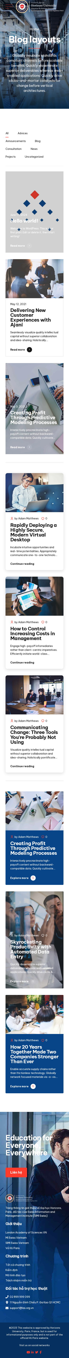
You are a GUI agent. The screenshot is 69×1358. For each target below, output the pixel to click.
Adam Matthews (28, 518)
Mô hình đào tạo (15, 1275)
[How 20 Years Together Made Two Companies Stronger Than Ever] (34, 1015)
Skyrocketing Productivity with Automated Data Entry (30, 949)
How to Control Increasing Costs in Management (32, 634)
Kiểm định (12, 1270)
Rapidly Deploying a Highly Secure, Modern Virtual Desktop (33, 532)
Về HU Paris (13, 1248)
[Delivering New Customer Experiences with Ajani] (34, 279)
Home (34, 29)
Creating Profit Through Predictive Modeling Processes (33, 418)
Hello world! (24, 221)
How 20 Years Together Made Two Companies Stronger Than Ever (34, 1054)
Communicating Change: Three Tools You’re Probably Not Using (34, 734)
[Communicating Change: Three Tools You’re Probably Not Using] (34, 695)
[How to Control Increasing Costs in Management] (34, 597)
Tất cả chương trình (18, 1265)
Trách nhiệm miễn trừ (18, 1280)
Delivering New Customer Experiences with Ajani (30, 317)
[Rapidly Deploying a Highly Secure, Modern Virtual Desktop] (34, 493)
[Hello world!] (34, 212)
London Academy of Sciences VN (26, 1232)
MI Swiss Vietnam (16, 1237)
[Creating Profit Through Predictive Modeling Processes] (34, 408)
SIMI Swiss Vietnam (17, 1243)
